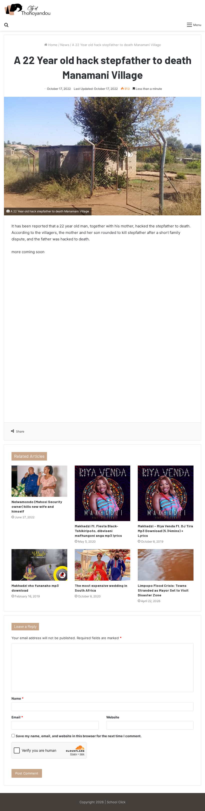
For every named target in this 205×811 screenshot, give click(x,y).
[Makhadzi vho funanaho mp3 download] (39, 564)
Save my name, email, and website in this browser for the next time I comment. (79, 736)
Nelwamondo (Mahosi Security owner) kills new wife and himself (37, 506)
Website (112, 717)
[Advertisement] (102, 336)
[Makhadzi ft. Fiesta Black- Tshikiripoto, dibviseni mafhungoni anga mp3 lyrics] (102, 493)
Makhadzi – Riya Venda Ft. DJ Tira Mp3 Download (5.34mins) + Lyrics (165, 531)
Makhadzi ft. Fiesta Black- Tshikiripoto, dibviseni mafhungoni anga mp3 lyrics (98, 531)
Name (18, 698)
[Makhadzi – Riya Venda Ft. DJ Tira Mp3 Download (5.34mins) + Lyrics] (166, 493)
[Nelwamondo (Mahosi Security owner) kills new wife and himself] (39, 481)
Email (17, 717)
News (64, 45)
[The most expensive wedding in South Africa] (102, 565)
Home (52, 45)
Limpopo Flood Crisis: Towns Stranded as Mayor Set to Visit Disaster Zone (163, 590)
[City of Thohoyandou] (27, 10)
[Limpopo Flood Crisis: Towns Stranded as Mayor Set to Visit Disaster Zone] (166, 565)
